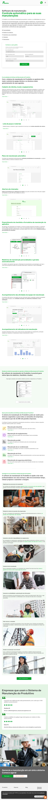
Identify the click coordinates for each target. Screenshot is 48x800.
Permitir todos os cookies (39, 796)
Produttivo (5, 787)
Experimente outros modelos (24, 401)
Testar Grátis (4, 96)
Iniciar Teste (24, 64)
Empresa (16, 787)
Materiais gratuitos (39, 788)
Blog (27, 787)
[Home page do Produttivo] (5, 2)
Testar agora (7, 776)
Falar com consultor (19, 776)
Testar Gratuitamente (23, 678)
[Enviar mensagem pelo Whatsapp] (41, 2)
